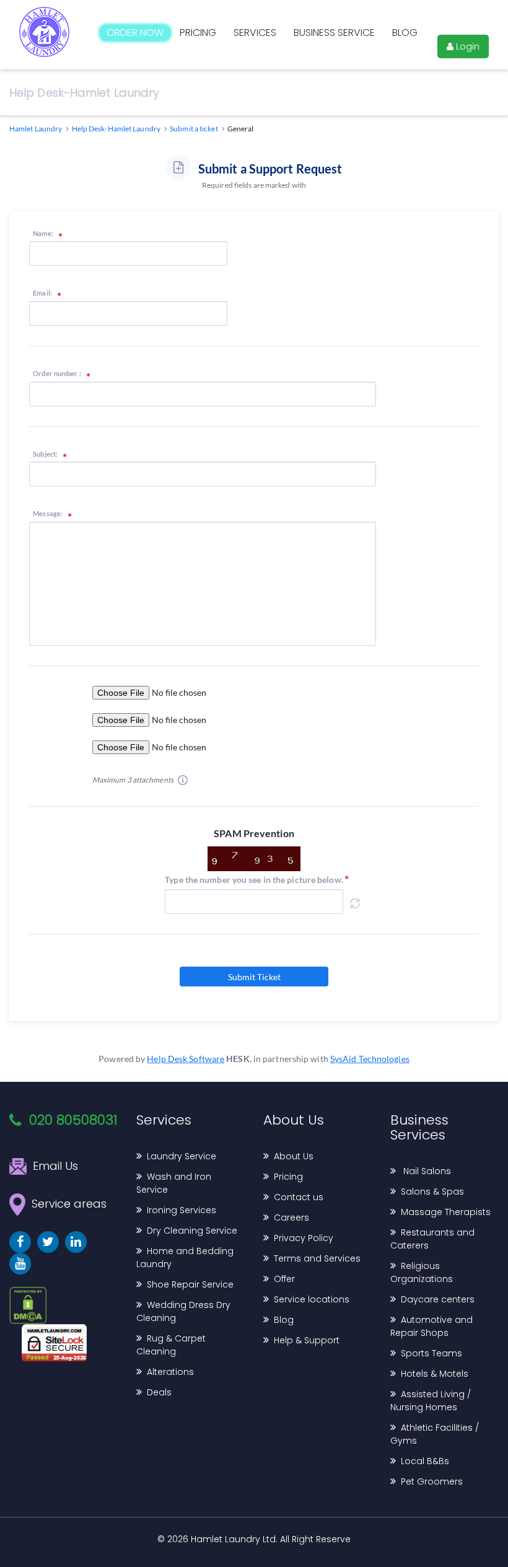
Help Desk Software (185, 1058)
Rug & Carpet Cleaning (171, 1345)
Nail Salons (426, 1171)
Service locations (311, 1299)
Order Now (135, 32)
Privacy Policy (303, 1238)
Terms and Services (317, 1258)
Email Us (55, 1166)
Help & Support (306, 1340)
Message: (48, 513)
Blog (405, 33)
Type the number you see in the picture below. (254, 879)
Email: (42, 293)
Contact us (298, 1197)
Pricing (198, 33)
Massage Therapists (446, 1212)
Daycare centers (438, 1299)
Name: (43, 233)
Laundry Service (181, 1156)
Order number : (57, 373)
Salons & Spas (432, 1191)
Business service (334, 33)
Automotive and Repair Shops (431, 1326)
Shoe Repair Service (190, 1284)
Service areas (69, 1203)
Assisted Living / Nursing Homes (430, 1400)
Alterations (170, 1372)
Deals (159, 1392)
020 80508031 (73, 1120)
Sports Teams (431, 1353)
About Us (293, 1156)
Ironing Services (181, 1210)
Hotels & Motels (434, 1373)
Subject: (45, 454)
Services (255, 33)
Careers (291, 1217)
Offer (284, 1279)
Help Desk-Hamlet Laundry (84, 92)
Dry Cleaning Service (192, 1230)
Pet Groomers (432, 1481)
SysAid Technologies (369, 1058)
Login (466, 46)
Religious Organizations (421, 1272)
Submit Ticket (254, 977)
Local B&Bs (425, 1461)
